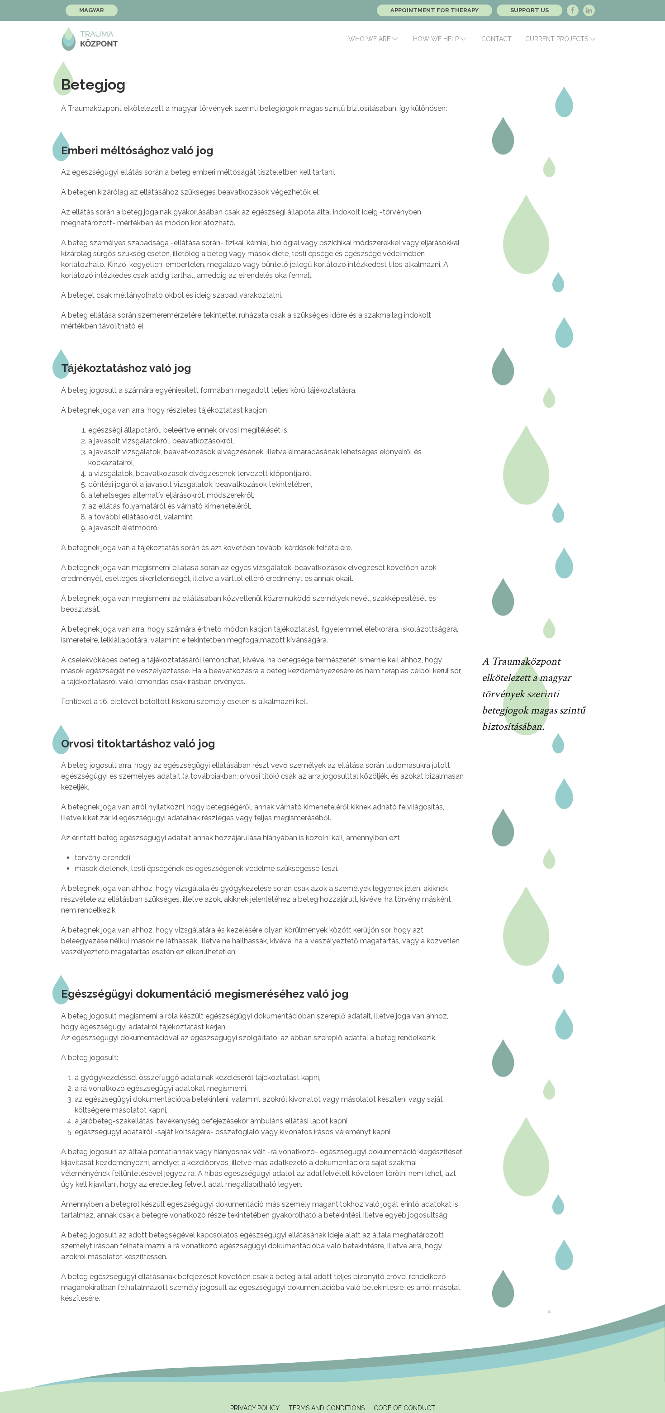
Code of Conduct (404, 1408)
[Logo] (90, 38)
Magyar (91, 10)
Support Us (529, 10)
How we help (436, 39)
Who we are (369, 39)
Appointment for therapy (434, 10)
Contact (496, 39)
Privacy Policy (255, 1408)
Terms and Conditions (327, 1408)
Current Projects (556, 39)
